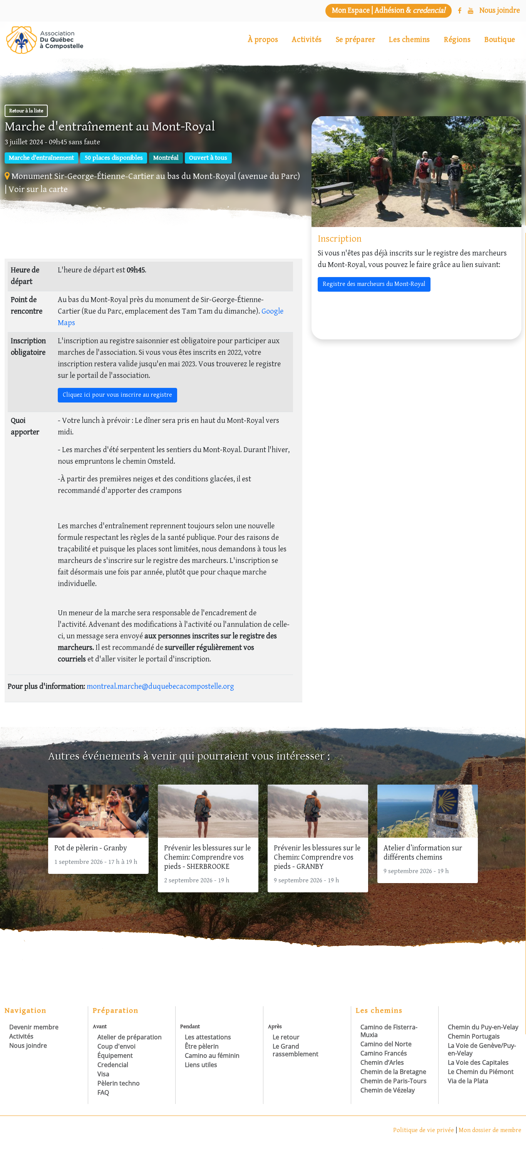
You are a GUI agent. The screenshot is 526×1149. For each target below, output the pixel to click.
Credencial (112, 1064)
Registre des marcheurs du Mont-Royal (374, 284)
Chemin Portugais (474, 1036)
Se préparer (355, 39)
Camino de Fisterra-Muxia (388, 1031)
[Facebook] (460, 11)
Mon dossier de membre (490, 1130)
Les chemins (409, 39)
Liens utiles (201, 1064)
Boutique (499, 39)
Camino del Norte (386, 1044)
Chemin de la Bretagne (393, 1071)
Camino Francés (383, 1053)
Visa (103, 1074)
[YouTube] (470, 11)
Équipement (115, 1055)
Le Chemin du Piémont (481, 1071)
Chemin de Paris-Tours (393, 1081)
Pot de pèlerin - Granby (90, 848)
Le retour (286, 1037)
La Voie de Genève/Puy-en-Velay (482, 1049)
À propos (263, 39)
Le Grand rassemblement (295, 1050)
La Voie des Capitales (478, 1062)
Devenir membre (34, 1027)
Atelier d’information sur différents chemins (423, 853)
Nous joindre (28, 1045)
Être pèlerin (202, 1046)
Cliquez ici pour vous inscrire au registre (117, 395)
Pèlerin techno (118, 1083)
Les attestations (208, 1037)
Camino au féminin (212, 1055)
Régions (457, 39)
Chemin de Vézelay (387, 1090)
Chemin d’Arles (382, 1062)
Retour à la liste (26, 111)
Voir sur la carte (38, 189)
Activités (307, 39)
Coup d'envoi (116, 1046)
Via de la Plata (468, 1081)
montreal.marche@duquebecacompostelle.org (160, 686)
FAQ (103, 1092)
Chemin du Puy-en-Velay (483, 1027)
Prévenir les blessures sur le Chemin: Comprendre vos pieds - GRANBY (317, 857)
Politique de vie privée (424, 1130)
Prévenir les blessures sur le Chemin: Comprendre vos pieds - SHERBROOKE (207, 857)
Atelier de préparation (129, 1037)
